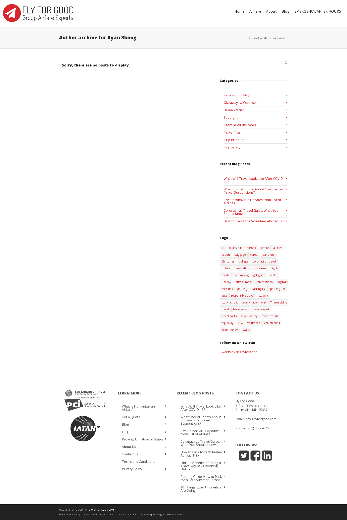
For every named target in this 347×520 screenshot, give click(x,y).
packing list (259, 289)
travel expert (261, 309)
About (271, 11)
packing (242, 289)
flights (275, 268)
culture (225, 268)
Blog (285, 11)
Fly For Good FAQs (237, 95)
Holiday (226, 282)
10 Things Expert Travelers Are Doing (201, 489)
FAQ (125, 432)
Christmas (228, 261)
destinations (243, 268)
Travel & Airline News (240, 125)
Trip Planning (234, 140)
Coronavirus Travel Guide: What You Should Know (251, 212)
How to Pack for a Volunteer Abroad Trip (254, 221)
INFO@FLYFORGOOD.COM (99, 509)
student (263, 295)
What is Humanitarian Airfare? (138, 408)
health (273, 275)
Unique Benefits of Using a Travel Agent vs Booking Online (201, 466)
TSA (240, 323)
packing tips (278, 289)
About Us (129, 446)
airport (225, 254)
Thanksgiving (278, 302)
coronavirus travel (264, 261)
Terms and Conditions (138, 461)
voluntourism (230, 330)
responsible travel (242, 295)
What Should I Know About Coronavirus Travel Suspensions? (254, 191)
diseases (260, 268)
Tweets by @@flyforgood (238, 352)
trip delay (227, 323)
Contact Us (130, 454)
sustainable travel (254, 302)
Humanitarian (234, 110)
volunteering (272, 323)
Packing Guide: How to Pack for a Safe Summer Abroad (201, 478)
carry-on (268, 254)
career (254, 254)
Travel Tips (232, 132)
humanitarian (244, 282)
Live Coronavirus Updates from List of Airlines (252, 201)
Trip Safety (232, 147)
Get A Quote (131, 417)
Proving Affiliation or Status (143, 439)
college (243, 261)
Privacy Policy (132, 469)
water (246, 330)
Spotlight (231, 117)
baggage (240, 254)
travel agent (241, 309)
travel (225, 309)
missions (227, 289)
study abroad (230, 302)
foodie (225, 275)
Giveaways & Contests (240, 102)
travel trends (270, 316)
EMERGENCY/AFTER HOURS (317, 11)
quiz (224, 295)
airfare (264, 248)
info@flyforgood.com (260, 419)
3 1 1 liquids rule (231, 248)
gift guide (259, 275)
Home (239, 11)
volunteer (253, 323)
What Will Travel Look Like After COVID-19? (254, 180)
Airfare (255, 11)
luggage (283, 282)
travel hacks (229, 316)
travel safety (249, 316)
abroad (251, 248)
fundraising (241, 275)
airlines (277, 248)
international (265, 282)
